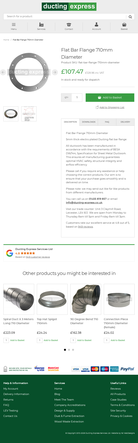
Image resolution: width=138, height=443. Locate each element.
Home (6, 40)
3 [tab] (73, 350)
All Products (118, 394)
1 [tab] (65, 350)
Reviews (115, 389)
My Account (10, 389)
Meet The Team (64, 399)
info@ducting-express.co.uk (84, 202)
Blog (57, 394)
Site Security (118, 410)
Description (70, 122)
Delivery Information (16, 394)
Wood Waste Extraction (69, 421)
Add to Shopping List (111, 107)
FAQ (107, 122)
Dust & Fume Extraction (69, 416)
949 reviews (85, 227)
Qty (66, 97)
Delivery (125, 122)
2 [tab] (69, 350)
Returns (8, 399)
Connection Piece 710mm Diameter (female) (116, 323)
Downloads (88, 122)
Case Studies (118, 399)
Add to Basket (112, 97)
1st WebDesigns (128, 433)
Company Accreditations (69, 405)
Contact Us (10, 416)
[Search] (130, 17)
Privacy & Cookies (121, 416)
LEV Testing (10, 410)
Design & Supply (64, 410)
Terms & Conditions (122, 405)
